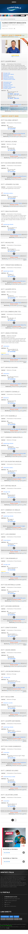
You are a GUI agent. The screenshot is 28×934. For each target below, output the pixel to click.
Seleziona (7, 852)
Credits (7, 928)
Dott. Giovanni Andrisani (10, 606)
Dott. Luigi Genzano (8, 534)
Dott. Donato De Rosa (9, 627)
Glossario (16, 916)
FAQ (20, 919)
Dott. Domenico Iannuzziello (11, 437)
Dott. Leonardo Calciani (10, 184)
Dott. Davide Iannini (8, 650)
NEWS (11, 916)
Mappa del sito (10, 919)
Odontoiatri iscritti (10, 896)
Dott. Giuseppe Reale (8, 61)
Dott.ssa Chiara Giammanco (11, 746)
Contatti (3, 919)
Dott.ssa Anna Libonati (9, 120)
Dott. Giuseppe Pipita (8, 289)
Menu (14, 2)
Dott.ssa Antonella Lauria (11, 585)
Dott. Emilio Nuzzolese (9, 211)
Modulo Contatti (14, 106)
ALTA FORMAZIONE (4, 916)
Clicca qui (16, 36)
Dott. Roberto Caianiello (10, 392)
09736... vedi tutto (14, 94)
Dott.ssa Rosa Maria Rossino (11, 163)
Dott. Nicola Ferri (7, 697)
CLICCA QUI (6, 109)
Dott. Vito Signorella (9, 416)
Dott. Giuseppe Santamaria (10, 721)
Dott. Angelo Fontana (9, 333)
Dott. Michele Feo (7, 242)
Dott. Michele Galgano (9, 367)
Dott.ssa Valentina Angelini (11, 461)
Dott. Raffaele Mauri (8, 486)
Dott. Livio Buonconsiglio (10, 671)
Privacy (16, 919)
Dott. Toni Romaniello (9, 558)
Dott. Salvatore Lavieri (9, 795)
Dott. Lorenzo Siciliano (9, 770)
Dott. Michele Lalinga (9, 141)
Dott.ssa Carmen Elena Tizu (11, 311)
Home (2, 19)
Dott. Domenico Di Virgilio (10, 510)
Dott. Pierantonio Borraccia (11, 265)
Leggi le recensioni (15, 56)
